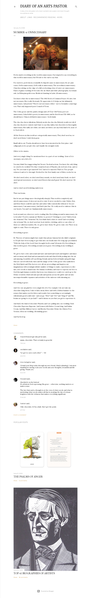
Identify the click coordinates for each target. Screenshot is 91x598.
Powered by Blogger (47, 591)
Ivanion (23, 404)
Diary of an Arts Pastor (43, 6)
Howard (23, 379)
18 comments (23, 577)
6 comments (23, 480)
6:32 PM (22, 356)
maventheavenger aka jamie (31, 337)
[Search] (76, 6)
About (23, 17)
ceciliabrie (24, 349)
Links (29, 17)
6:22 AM (22, 372)
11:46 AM (23, 397)
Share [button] (15, 325)
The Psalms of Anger (28, 476)
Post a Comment (20, 415)
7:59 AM (22, 343)
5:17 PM (22, 410)
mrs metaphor (25, 362)
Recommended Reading (44, 17)
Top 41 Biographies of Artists (34, 573)
